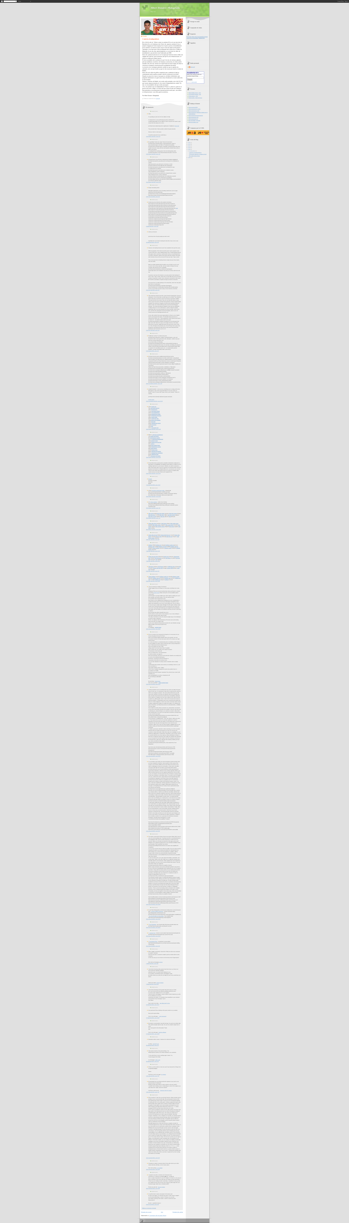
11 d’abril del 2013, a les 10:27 (152, 1004)
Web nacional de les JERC (194, 109)
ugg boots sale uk (155, 408)
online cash (157, 1059)
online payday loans (163, 682)
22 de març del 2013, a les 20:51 (153, 927)
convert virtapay (160, 982)
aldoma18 (193, 67)
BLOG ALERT (194, 82)
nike (170, 516)
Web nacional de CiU (193, 118)
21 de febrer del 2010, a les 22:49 (153, 182)
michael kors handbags (157, 452)
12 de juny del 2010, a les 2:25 (152, 330)
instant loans (157, 681)
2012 (189, 144)
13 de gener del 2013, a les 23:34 (153, 457)
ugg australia (158, 558)
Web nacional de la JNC (194, 110)
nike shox (161, 515)
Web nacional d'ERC (193, 107)
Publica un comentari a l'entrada (149, 1208)
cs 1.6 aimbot (159, 1167)
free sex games (161, 1187)
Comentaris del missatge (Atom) (157, 1215)
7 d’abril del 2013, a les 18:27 (152, 984)
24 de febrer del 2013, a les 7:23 (153, 508)
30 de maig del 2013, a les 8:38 (153, 1188)
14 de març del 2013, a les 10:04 (153, 904)
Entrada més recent (146, 1212)
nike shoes (171, 526)
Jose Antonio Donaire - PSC (195, 94)
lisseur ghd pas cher (158, 568)
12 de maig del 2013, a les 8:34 (153, 1157)
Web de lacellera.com (193, 122)
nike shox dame (161, 513)
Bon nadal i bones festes (194, 155)
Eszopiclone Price (153, 941)
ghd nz (152, 443)
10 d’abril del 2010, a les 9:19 (152, 242)
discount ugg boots (155, 455)
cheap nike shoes (152, 523)
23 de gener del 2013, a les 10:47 (153, 473)
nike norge (150, 513)
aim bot (161, 962)
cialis (177, 208)
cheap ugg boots (155, 436)
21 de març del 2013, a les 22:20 (153, 919)
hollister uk (158, 545)
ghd (152, 426)
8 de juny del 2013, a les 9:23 (152, 1204)
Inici (162, 1212)
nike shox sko (151, 515)
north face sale (155, 418)
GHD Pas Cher (155, 454)
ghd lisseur (160, 566)
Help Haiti (177, 125)
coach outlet (154, 417)
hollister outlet (167, 548)
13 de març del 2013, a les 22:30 (153, 756)
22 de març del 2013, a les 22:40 (153, 936)
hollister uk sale (162, 546)
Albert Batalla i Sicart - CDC (195, 92)
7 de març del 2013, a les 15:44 (153, 551)
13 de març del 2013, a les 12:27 (153, 684)
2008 (189, 157)
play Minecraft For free (165, 1003)
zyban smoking (153, 502)
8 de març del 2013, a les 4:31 (152, 571)
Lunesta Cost (152, 933)
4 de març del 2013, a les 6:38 (152, 539)
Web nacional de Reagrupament (196, 115)
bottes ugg (166, 556)
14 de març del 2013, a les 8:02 (153, 831)
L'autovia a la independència (150, 39)
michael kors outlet (155, 414)
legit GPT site (156, 1043)
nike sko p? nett (152, 516)
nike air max (159, 536)
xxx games (163, 1074)
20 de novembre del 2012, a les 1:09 (154, 383)
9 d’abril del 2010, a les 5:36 (152, 226)
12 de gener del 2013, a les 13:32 (153, 429)
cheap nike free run (165, 535)
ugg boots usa (154, 427)
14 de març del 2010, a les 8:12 (153, 196)
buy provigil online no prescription (156, 916)
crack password (162, 1016)
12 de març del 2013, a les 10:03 (153, 628)
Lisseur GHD (170, 568)
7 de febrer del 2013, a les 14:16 (153, 485)
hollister (150, 545)
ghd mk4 (153, 421)
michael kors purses (155, 437)
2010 (189, 147)
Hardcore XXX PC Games (166, 1090)
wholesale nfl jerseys (156, 415)
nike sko (163, 516)
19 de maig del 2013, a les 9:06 (153, 1169)
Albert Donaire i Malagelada (165, 8)
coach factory (153, 448)
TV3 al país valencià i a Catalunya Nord (197, 154)
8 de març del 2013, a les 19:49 (153, 581)
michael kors (154, 409)
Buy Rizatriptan (152, 924)
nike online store (174, 523)
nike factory (164, 523)
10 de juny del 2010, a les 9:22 (152, 290)
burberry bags (154, 440)
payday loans (151, 399)
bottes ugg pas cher (156, 442)
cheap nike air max (152, 535)
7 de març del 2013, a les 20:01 (153, 561)
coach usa (153, 406)
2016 (189, 142)
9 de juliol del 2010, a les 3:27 (152, 350)
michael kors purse (156, 423)
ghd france (151, 566)
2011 (189, 146)
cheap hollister (155, 548)
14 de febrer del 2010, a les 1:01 (153, 154)
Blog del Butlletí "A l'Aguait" (194, 120)
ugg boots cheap (156, 411)
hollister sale (151, 546)
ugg (156, 559)
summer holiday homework (157, 911)
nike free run (169, 536)
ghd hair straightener (158, 434)
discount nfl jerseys (156, 451)
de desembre (192, 151)
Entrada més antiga (178, 1212)
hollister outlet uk (170, 545)
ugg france (168, 558)
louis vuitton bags (155, 445)
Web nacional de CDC (193, 117)
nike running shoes (160, 526)
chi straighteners (156, 412)
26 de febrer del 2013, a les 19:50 (153, 529)
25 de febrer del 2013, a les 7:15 (153, 518)
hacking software (162, 1032)
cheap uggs (154, 449)
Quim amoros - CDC (193, 96)
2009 (189, 149)
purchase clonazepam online (158, 490)
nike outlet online (156, 525)
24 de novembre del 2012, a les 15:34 (154, 401)
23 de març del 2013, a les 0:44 (153, 946)
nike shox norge (173, 513)
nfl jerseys (153, 424)
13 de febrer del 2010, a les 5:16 (153, 136)
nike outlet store (169, 525)
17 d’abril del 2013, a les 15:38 (152, 1017)
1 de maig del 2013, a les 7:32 (152, 1075)
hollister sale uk (174, 546)
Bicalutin (150, 479)
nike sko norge (171, 515)
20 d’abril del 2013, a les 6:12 (152, 1045)
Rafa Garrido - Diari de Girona (195, 97)
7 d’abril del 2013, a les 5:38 (152, 963)
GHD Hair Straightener (158, 439)
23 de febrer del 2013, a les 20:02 (153, 496)
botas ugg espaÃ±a (155, 420)
